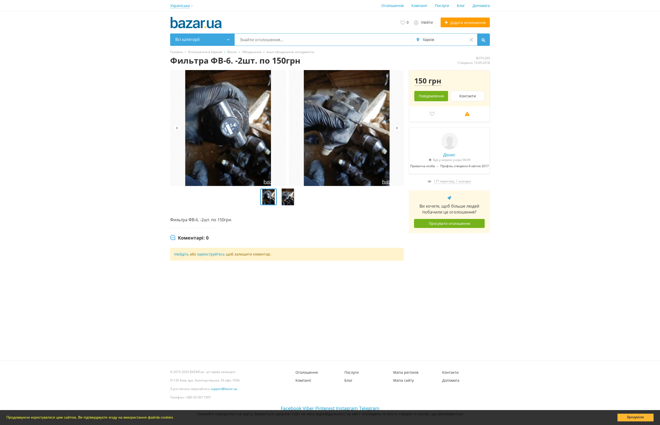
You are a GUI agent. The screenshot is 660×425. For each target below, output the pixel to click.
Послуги (442, 5)
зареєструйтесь (211, 254)
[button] (175, 418)
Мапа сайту (403, 380)
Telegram (369, 408)
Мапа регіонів (405, 372)
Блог (461, 5)
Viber (308, 408)
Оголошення (392, 5)
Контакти (467, 96)
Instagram (347, 408)
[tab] (189, 238)
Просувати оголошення (449, 223)
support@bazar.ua (224, 389)
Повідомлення (431, 96)
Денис (449, 155)
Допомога (481, 5)
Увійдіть (181, 254)
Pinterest (325, 408)
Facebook (291, 408)
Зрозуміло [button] (635, 417)
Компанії (419, 5)
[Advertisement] (449, 294)
